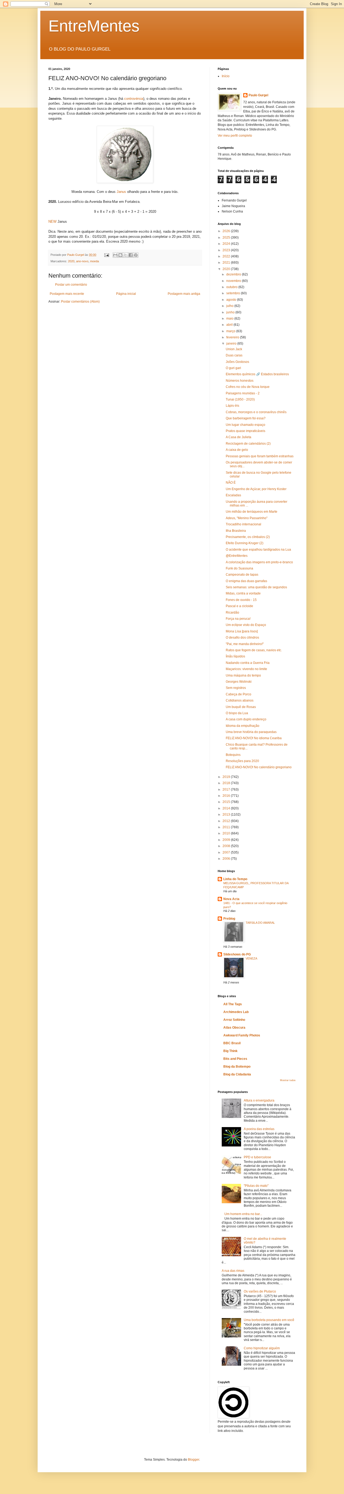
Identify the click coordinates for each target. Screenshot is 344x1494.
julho (230, 306)
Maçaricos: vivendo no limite (246, 669)
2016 (227, 796)
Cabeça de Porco (238, 694)
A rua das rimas (233, 1271)
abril (230, 325)
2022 (227, 256)
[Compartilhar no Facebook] (130, 255)
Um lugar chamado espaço (245, 425)
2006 (227, 859)
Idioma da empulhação (242, 726)
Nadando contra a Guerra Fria (248, 663)
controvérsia (133, 99)
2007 (227, 852)
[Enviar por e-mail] (115, 255)
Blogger (193, 1459)
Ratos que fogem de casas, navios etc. (254, 650)
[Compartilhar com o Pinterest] (135, 255)
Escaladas (233, 495)
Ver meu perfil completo (235, 135)
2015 (227, 802)
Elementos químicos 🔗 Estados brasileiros (257, 374)
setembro (233, 293)
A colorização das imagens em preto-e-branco (259, 562)
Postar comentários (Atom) (80, 301)
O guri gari (233, 368)
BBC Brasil (232, 1043)
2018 (227, 783)
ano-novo (82, 261)
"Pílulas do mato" (256, 1186)
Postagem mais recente (67, 294)
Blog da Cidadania (237, 1074)
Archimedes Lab (236, 1012)
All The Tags (232, 1004)
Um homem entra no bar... (243, 1214)
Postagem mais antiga (184, 294)
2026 (227, 231)
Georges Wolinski (239, 682)
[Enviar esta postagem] (106, 254)
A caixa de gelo (237, 450)
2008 (227, 846)
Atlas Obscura (234, 1027)
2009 (227, 840)
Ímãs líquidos (235, 656)
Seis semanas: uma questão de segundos (256, 587)
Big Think (230, 1051)
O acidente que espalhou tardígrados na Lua (258, 549)
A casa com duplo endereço (246, 719)
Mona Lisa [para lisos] (242, 631)
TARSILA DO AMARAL (260, 922)
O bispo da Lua (237, 713)
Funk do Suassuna (239, 568)
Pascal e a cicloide (239, 606)
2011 (227, 827)
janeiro (231, 343)
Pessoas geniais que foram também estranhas (259, 456)
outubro (232, 287)
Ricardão (232, 612)
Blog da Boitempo (236, 1066)
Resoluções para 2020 (242, 761)
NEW (52, 222)
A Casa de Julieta (238, 437)
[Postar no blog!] (120, 255)
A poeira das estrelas (259, 1129)
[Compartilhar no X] (125, 255)
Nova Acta (231, 899)
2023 (227, 250)
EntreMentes (93, 26)
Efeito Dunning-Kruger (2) (244, 543)
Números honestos (239, 381)
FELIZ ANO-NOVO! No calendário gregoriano (259, 767)
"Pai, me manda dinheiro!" (245, 644)
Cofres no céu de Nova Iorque (248, 387)
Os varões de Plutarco (260, 1291)
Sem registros (236, 688)
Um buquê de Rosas (241, 707)
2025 (227, 237)
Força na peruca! (238, 619)
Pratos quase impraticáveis (245, 431)
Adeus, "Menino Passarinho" (246, 518)
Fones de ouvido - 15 (241, 600)
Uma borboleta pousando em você (269, 1320)
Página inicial (126, 294)
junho (230, 312)
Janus (121, 192)
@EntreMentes (237, 556)
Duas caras (234, 355)
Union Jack (234, 349)
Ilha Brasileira (236, 531)
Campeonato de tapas (242, 574)
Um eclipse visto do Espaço (246, 625)
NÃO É (231, 482)
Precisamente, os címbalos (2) (248, 537)
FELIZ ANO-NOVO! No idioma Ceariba (254, 738)
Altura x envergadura (259, 1100)
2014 (227, 808)
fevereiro (233, 337)
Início (226, 76)
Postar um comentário (71, 284)
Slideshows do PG (237, 954)
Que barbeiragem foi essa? (246, 418)
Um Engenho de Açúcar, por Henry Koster (256, 489)
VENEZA (251, 958)
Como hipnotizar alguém (262, 1348)
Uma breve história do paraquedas (251, 732)
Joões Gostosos (237, 362)
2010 (227, 833)
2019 (227, 777)
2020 (71, 261)
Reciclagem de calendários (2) (248, 443)
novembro (234, 281)
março (231, 331)
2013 (227, 814)
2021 (227, 262)
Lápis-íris (232, 406)
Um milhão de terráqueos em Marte (251, 512)
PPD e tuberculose (257, 1157)
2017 (227, 789)
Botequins (233, 755)
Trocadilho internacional (243, 524)
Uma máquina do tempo (243, 675)
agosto (231, 300)
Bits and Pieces (235, 1059)
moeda (94, 261)
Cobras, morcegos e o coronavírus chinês (256, 412)
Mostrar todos (288, 1080)
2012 (227, 821)
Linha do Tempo (235, 879)
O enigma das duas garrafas (246, 581)
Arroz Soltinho (234, 1020)
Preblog (229, 919)
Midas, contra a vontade (243, 593)
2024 (227, 244)
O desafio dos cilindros (242, 637)
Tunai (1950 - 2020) (240, 399)
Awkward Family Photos (241, 1035)
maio (230, 318)
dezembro (234, 274)
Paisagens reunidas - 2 (243, 393)
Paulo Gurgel (258, 95)
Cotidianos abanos (239, 700)
